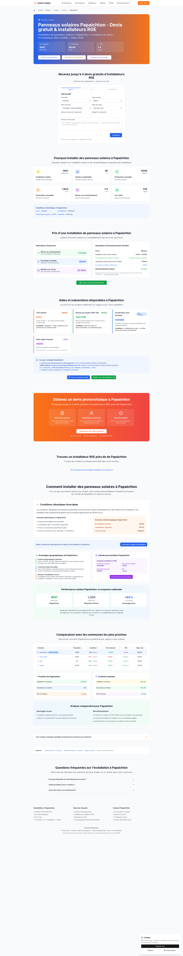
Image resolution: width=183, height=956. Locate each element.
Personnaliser (171, 950)
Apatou (42, 665)
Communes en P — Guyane (53, 750)
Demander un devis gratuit (74, 57)
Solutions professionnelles (99, 57)
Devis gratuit (143, 3)
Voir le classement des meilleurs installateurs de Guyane (90, 470)
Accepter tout (160, 946)
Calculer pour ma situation (122, 577)
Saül (41, 661)
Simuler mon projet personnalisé (93, 282)
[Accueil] (34, 10)
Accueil (40, 10)
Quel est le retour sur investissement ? (62, 790)
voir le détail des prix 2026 (111, 274)
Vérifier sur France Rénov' (102, 377)
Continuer (116, 135)
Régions (48, 10)
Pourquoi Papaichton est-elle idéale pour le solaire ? (67, 779)
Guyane (56, 10)
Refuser (150, 950)
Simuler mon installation (49, 57)
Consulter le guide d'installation (134, 544)
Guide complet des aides (79, 377)
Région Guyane (89, 750)
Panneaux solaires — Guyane (73, 750)
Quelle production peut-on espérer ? (62, 785)
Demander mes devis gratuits (91, 431)
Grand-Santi (43, 657)
